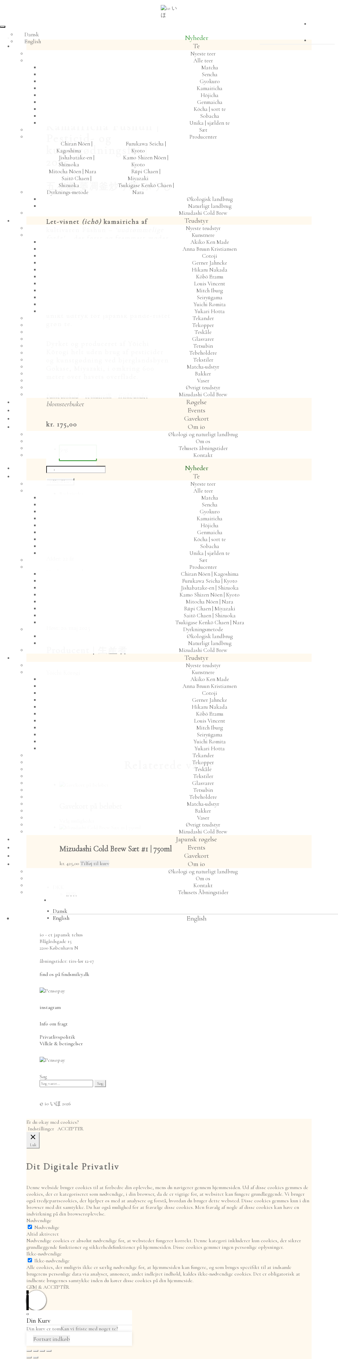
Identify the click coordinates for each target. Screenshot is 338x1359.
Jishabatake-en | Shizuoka (76, 161)
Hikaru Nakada (209, 269)
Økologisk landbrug (210, 199)
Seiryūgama (209, 297)
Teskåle (203, 332)
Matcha (209, 67)
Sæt (203, 129)
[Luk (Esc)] (48, 1351)
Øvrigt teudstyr (203, 387)
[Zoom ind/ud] (29, 1351)
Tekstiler (203, 359)
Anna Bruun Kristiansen (210, 248)
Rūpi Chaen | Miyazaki (144, 175)
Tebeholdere (203, 352)
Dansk (31, 34)
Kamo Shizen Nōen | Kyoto (145, 161)
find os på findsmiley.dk (64, 974)
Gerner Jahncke (209, 262)
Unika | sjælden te (209, 122)
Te (196, 46)
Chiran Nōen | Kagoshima (74, 147)
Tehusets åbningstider (203, 448)
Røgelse (196, 402)
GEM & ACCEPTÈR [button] (47, 1287)
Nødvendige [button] (38, 1220)
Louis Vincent (209, 283)
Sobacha (209, 116)
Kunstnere (203, 235)
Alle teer (203, 60)
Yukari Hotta (209, 311)
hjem (196, 900)
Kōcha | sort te (210, 109)
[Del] (42, 1351)
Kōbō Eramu (209, 276)
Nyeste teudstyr (203, 228)
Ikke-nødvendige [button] (44, 1253)
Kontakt (203, 455)
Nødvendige (46, 1227)
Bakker (203, 373)
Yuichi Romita (209, 304)
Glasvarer (203, 339)
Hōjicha (210, 95)
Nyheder (196, 38)
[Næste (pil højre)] (35, 1357)
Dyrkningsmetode (203, 629)
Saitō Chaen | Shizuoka (75, 182)
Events (196, 410)
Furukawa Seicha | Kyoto (146, 147)
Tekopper (203, 325)
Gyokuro (210, 81)
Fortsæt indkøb (51, 1339)
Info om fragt (54, 1023)
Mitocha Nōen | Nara (72, 171)
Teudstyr (196, 220)
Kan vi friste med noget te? (89, 1328)
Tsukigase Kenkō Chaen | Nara (146, 189)
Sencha (210, 74)
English (32, 41)
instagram (50, 1007)
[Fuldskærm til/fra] (35, 1351)
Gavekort (196, 418)
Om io (196, 427)
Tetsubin (203, 345)
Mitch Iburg (209, 290)
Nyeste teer (203, 53)
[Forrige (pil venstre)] (29, 1357)
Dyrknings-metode (67, 192)
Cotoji (209, 255)
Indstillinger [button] (41, 1128)
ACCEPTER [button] (70, 1128)
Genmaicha (209, 102)
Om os (203, 441)
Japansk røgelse (196, 839)
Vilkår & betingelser (61, 1043)
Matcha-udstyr (203, 366)
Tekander (203, 318)
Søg (100, 1083)
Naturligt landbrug (209, 206)
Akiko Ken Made (209, 242)
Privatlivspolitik (57, 1037)
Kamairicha (209, 88)
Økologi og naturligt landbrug (203, 434)
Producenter (203, 136)
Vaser (203, 380)
